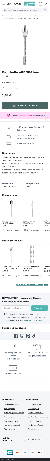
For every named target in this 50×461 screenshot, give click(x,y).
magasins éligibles (26, 138)
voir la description (9, 82)
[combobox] (25, 10)
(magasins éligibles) (37, 355)
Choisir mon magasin (11, 88)
